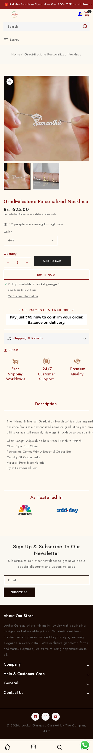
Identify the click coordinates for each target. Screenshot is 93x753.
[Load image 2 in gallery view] (46, 176)
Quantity (10, 253)
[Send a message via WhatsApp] (85, 745)
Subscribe (19, 592)
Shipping (24, 214)
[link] (7, 748)
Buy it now (46, 275)
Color (8, 231)
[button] (86, 14)
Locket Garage (33, 725)
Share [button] (15, 350)
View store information (23, 296)
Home (15, 54)
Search (85, 26)
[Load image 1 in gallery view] (17, 176)
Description (46, 404)
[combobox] (46, 26)
